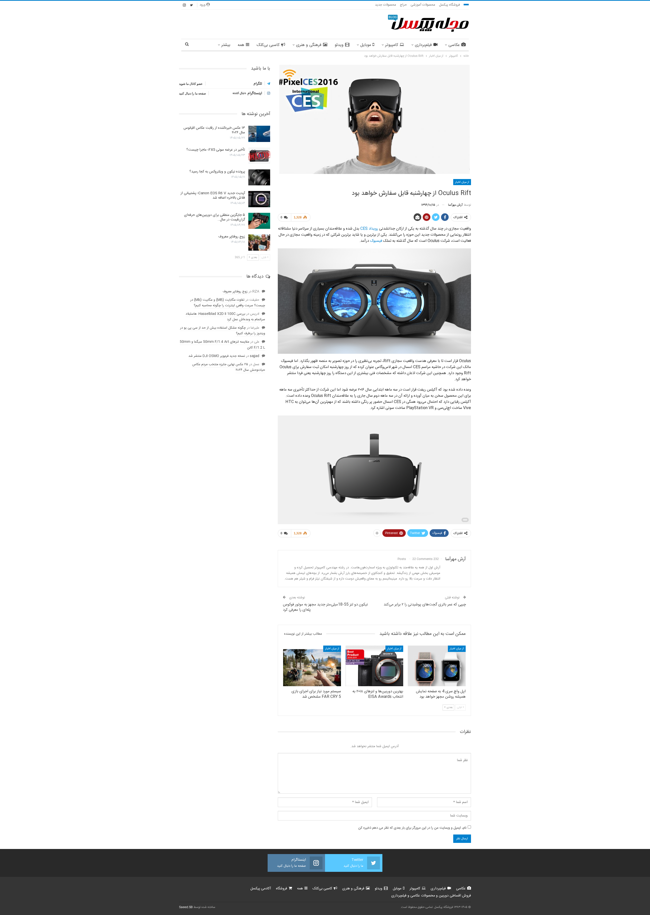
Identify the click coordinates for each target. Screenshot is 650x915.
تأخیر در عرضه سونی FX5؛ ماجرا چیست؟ (215, 150)
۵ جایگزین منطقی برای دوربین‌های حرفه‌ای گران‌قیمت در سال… (214, 217)
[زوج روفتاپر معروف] (259, 242)
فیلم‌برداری (423, 45)
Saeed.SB (186, 907)
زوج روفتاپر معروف (231, 237)
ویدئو (339, 45)
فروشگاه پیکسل (449, 5)
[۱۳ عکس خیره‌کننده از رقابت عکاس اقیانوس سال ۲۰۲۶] (259, 134)
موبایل (365, 45)
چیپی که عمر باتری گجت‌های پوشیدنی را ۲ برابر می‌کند (425, 604)
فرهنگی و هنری (308, 45)
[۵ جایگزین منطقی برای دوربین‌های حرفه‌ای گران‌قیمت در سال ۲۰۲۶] (259, 221)
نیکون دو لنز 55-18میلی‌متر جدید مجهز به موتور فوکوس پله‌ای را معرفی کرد (325, 607)
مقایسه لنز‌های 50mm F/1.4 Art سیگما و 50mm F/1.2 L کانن (222, 344)
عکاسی (454, 45)
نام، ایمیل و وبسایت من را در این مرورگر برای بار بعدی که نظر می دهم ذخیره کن (412, 828)
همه (241, 45)
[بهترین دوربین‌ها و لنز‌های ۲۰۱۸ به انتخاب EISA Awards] (374, 666)
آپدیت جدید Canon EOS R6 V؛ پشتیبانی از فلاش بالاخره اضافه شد (213, 195)
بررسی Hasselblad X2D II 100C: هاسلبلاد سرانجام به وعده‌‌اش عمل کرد (225, 316)
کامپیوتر (391, 45)
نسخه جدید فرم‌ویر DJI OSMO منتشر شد (216, 356)
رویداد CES (369, 229)
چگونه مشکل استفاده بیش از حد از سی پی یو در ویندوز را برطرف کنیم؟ (222, 330)
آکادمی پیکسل (260, 889)
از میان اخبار (462, 182)
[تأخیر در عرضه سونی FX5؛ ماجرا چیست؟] (259, 156)
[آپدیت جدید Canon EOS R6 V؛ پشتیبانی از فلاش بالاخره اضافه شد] (259, 199)
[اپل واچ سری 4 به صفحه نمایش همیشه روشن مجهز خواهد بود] (437, 666)
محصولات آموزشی (423, 5)
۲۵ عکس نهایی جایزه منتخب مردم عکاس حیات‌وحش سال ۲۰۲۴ (228, 367)
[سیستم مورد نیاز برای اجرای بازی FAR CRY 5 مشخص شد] (312, 666)
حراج (403, 5)
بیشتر (225, 45)
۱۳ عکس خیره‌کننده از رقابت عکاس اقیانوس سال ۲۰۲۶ (214, 130)
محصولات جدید (385, 5)
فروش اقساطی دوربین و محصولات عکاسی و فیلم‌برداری (431, 896)
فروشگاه (281, 889)
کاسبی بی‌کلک (268, 45)
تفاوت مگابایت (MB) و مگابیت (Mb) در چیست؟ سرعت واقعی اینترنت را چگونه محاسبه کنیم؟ (227, 302)
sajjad (254, 356)
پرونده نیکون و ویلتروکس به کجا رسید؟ (217, 172)
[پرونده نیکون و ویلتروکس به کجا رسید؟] (259, 177)
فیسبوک (376, 241)
